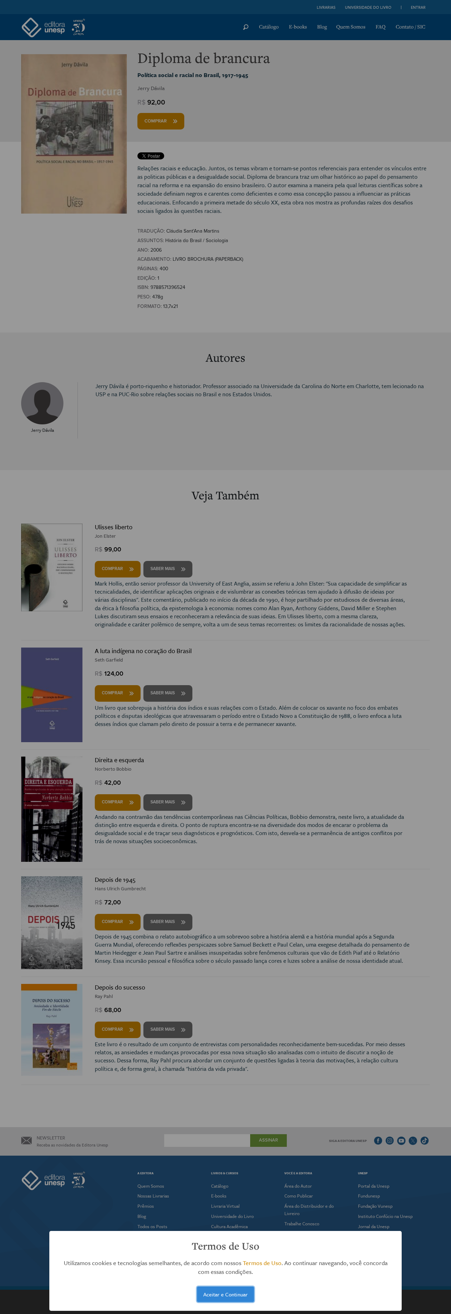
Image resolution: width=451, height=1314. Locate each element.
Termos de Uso (262, 1262)
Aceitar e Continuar (225, 1294)
